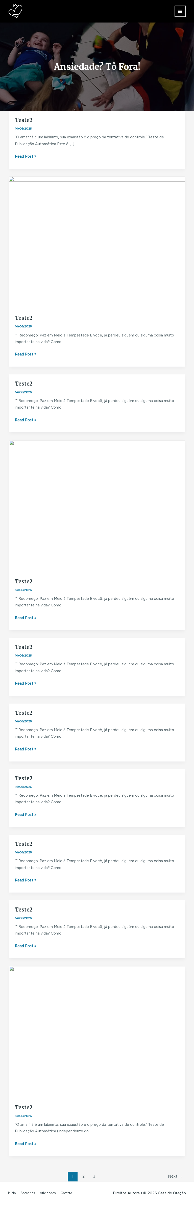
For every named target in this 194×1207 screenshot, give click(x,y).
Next (175, 1176)
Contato (66, 1193)
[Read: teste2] (97, 242)
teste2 (24, 120)
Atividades (48, 1193)
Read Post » (26, 156)
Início (12, 1193)
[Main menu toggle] (180, 11)
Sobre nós (28, 1193)
